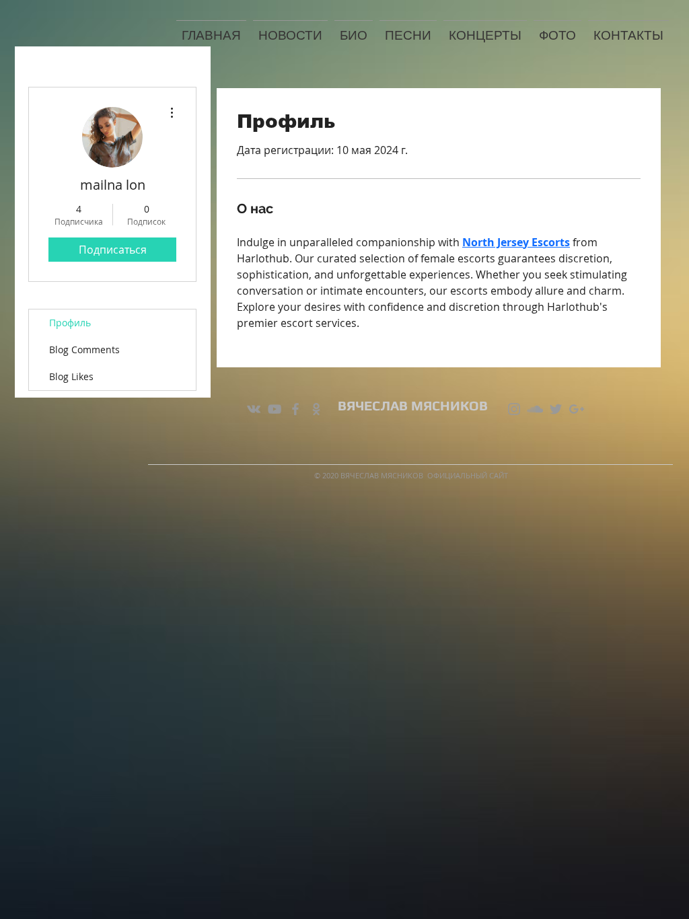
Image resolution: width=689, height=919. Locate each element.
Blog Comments (84, 349)
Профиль (70, 322)
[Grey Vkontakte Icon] (254, 409)
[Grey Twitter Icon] (556, 409)
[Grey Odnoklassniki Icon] (316, 409)
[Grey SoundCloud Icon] (535, 409)
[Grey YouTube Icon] (274, 409)
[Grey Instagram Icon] (514, 409)
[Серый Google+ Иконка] (577, 409)
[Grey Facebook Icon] (295, 409)
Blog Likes (71, 376)
